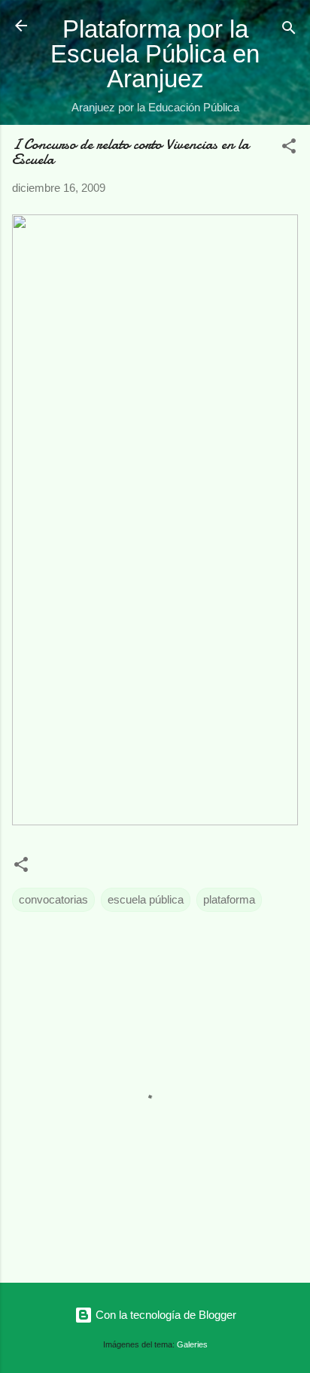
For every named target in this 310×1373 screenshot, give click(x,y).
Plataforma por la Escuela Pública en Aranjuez (155, 54)
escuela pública (146, 899)
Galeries (192, 1344)
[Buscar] (289, 30)
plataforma (229, 899)
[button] (289, 148)
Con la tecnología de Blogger (164, 1314)
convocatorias (53, 899)
